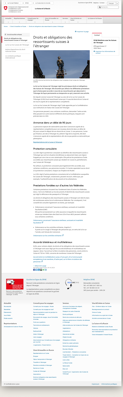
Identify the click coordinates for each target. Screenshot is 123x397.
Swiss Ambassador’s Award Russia (102, 334)
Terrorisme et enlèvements (41, 325)
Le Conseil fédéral (13, 3)
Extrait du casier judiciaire (70, 343)
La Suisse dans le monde (42, 3)
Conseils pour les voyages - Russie (43, 306)
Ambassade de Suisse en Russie (13, 326)
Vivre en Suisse (96, 312)
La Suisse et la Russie (95, 18)
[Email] (46, 270)
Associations (37, 374)
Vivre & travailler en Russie (51, 19)
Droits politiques (68, 314)
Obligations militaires (69, 340)
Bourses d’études (68, 349)
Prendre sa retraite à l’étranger (42, 365)
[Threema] (41, 270)
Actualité (8, 18)
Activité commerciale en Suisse (101, 318)
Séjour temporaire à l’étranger (42, 359)
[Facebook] (34, 270)
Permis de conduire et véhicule (72, 317)
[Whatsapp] (43, 270)
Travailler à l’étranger (39, 362)
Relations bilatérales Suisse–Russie (102, 326)
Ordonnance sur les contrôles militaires (47, 236)
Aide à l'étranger (38, 334)
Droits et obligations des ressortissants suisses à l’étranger (44, 378)
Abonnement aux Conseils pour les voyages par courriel (46, 341)
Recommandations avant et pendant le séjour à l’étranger (45, 313)
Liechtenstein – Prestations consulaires (74, 352)
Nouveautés (7, 306)
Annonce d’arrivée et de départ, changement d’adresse (72, 307)
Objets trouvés (67, 337)
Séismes (35, 328)
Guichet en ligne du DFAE (36, 279)
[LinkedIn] (39, 270)
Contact (96, 35)
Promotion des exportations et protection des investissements (105, 330)
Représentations (19, 18)
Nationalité (66, 366)
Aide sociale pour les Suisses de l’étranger (75, 325)
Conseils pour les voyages (33, 19)
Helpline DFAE (89, 279)
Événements (7, 312)
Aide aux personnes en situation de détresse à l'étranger (76, 321)
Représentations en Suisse (41, 353)
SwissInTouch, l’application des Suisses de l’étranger (75, 373)
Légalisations (67, 328)
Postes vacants (8, 318)
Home (6, 26)
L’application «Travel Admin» (42, 345)
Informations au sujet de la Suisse (102, 315)
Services (65, 18)
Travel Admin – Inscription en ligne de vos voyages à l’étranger (75, 356)
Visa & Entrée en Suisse (75, 19)
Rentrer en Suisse (38, 368)
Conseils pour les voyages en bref (43, 309)
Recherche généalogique (70, 346)
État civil (65, 369)
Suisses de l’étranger (39, 371)
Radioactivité (37, 331)
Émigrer (35, 356)
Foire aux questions (39, 322)
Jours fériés (7, 315)
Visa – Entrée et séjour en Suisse (101, 306)
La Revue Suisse (67, 363)
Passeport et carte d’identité (71, 311)
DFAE (27, 3)
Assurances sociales (68, 334)
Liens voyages (37, 337)
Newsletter (7, 309)
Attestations (66, 331)
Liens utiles (66, 360)
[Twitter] (37, 270)
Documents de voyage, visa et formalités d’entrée (45, 318)
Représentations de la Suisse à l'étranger (47, 142)
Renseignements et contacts (100, 309)
